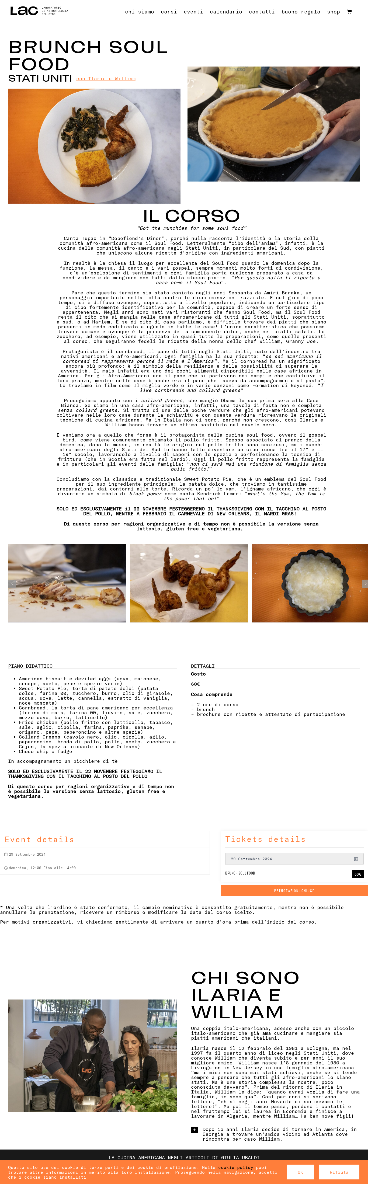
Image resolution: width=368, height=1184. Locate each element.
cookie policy (235, 1167)
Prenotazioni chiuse (294, 890)
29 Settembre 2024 (251, 858)
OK (300, 1172)
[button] (12, 584)
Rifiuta (339, 1172)
